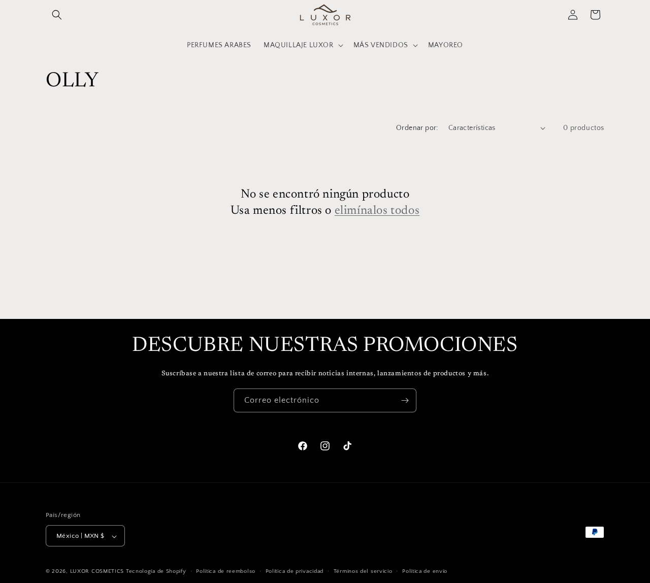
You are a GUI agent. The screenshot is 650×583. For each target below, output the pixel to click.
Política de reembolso (225, 571)
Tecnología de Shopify (156, 572)
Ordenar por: (417, 128)
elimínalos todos (377, 210)
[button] (57, 15)
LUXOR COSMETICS (98, 572)
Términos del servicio (363, 571)
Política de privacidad (294, 571)
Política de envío (424, 571)
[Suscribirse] (405, 400)
